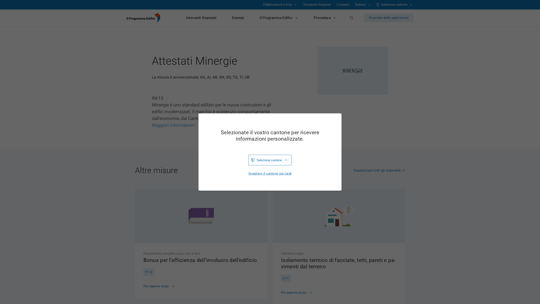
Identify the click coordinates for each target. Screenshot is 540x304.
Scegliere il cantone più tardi (270, 173)
